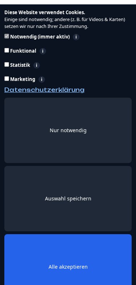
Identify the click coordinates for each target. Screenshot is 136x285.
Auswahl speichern (68, 198)
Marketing (58, 79)
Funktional (61, 51)
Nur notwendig (68, 130)
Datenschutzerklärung (44, 89)
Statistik (55, 65)
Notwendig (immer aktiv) (69, 36)
